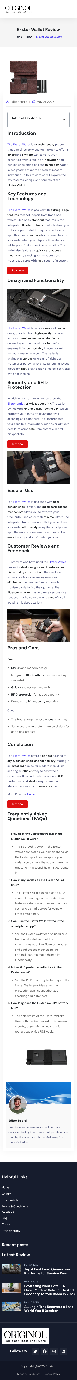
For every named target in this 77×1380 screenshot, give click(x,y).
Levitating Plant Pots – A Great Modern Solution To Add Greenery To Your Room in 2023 (49, 1290)
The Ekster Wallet (18, 144)
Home (18, 36)
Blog (29, 36)
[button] (70, 9)
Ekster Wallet (16, 403)
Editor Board (18, 102)
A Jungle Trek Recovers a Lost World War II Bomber (48, 1309)
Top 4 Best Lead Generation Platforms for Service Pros (47, 1271)
